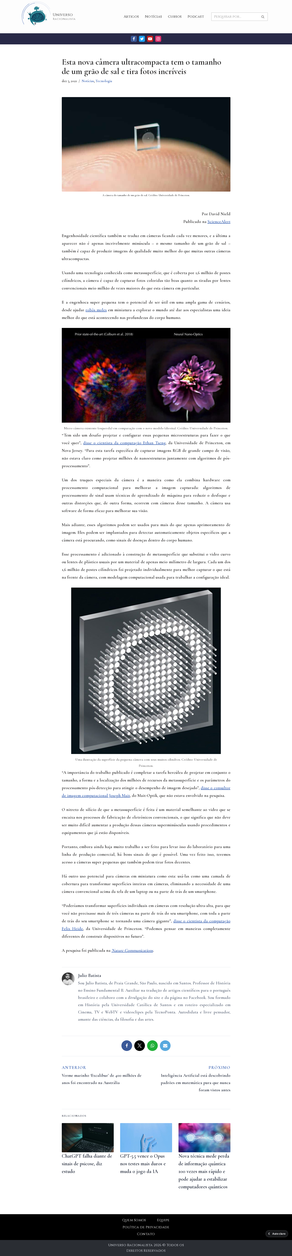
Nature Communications (132, 950)
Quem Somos (134, 1220)
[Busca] (263, 16)
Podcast (196, 16)
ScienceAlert (219, 221)
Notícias (153, 16)
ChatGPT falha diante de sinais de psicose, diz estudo (87, 1163)
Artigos (131, 16)
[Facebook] (134, 39)
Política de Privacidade (146, 1227)
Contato (146, 1234)
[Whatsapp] (152, 1045)
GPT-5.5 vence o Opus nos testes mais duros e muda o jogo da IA (143, 1163)
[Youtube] (150, 39)
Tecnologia (104, 81)
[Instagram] (158, 39)
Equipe (163, 1220)
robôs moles (96, 310)
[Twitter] (142, 39)
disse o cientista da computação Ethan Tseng (124, 442)
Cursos (175, 16)
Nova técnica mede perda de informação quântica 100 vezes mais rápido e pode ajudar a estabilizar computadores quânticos (203, 1171)
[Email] (165, 1045)
